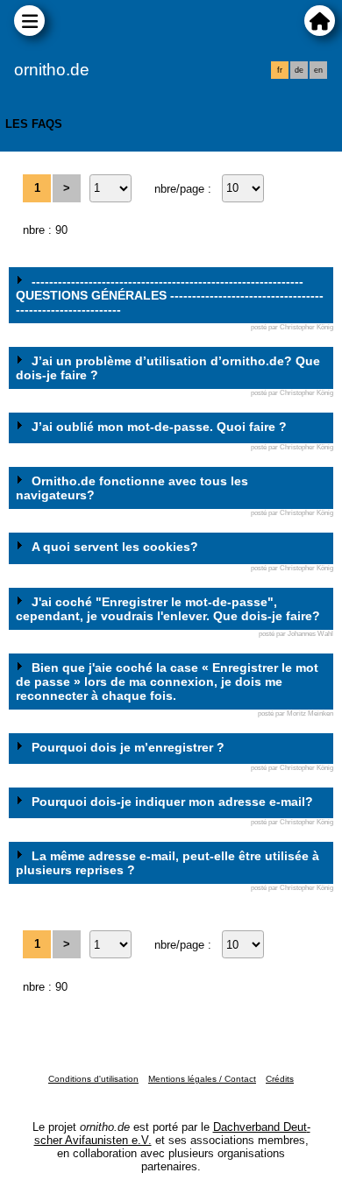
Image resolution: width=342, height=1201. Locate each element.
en (318, 70)
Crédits (280, 1079)
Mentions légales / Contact (202, 1079)
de (299, 70)
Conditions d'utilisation (93, 1079)
